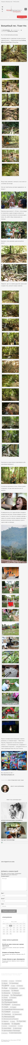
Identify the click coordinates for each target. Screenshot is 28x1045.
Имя (2, 893)
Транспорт (18, 1014)
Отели (9, 780)
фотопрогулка (16, 1033)
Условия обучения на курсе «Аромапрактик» (13, 959)
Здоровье (14, 988)
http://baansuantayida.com (7, 774)
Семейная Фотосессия (13, 1009)
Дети (6, 986)
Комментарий (5, 876)
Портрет (13, 997)
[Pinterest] (2, 11)
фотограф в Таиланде (12, 1030)
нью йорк (7, 1028)
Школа (6, 1024)
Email (3, 898)
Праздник (8, 1000)
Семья (22, 780)
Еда (5, 988)
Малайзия (6, 990)
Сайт (2, 904)
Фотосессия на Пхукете (11, 1019)
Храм (13, 1021)
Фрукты (6, 1021)
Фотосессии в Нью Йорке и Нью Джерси (11, 820)
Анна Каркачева (6, 30)
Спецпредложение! (22, 16)
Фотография (15, 31)
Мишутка (7, 993)
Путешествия (14, 780)
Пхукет (18, 780)
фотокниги (5, 1033)
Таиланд (9, 31)
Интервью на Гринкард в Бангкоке (11, 952)
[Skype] (2, 9)
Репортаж (17, 1005)
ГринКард (14, 983)
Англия (19, 981)
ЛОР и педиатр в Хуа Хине (7, 861)
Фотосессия (9, 1017)
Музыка (16, 993)
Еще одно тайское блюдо (8, 840)
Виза (5, 983)
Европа (20, 985)
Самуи (14, 1007)
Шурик (17, 1024)
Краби (22, 988)
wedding (5, 981)
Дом (14, 985)
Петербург (17, 995)
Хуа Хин (22, 1021)
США (6, 1007)
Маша (16, 991)
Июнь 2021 (14, 921)
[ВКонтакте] (2, 7)
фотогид (18, 1028)
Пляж (5, 997)
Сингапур (16, 1012)
